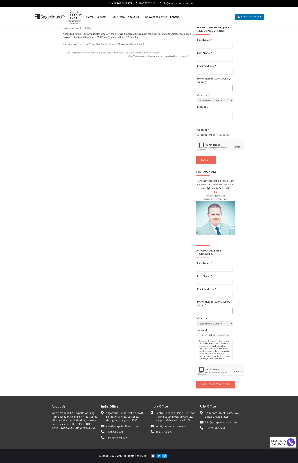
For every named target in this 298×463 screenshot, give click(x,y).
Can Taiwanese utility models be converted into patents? (159, 56)
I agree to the (214, 134)
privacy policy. (221, 134)
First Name (204, 39)
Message (202, 106)
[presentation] (220, 145)
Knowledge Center (156, 17)
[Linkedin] (158, 456)
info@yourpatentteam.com (178, 3)
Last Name (204, 52)
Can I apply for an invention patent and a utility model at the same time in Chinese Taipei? (111, 52)
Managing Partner (215, 195)
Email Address (206, 65)
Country (203, 95)
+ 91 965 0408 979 (121, 3)
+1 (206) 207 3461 (215, 428)
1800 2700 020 (147, 3)
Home (89, 17)
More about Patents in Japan (103, 43)
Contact (174, 17)
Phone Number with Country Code (213, 80)
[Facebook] (153, 456)
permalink (139, 43)
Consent (203, 129)
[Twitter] (164, 456)
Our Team (119, 17)
